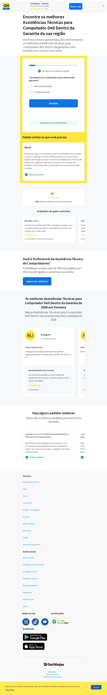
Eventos (26, 517)
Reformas (27, 530)
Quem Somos (28, 557)
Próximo (53, 103)
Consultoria (27, 503)
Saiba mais (9, 689)
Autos (25, 496)
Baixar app (75, 6)
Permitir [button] (96, 687)
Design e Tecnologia (31, 510)
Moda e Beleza (29, 523)
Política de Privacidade (52, 677)
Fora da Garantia (42, 92)
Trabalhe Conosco (30, 578)
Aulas (25, 489)
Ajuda (25, 606)
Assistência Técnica (31, 482)
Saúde (25, 537)
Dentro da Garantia (43, 86)
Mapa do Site (28, 599)
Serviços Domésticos (32, 544)
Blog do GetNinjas (30, 585)
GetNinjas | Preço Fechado (34, 564)
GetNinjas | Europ (30, 571)
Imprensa (52, 672)
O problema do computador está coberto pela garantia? (52, 79)
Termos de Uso (52, 674)
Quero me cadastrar (37, 281)
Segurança (27, 592)
